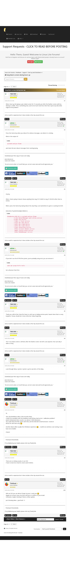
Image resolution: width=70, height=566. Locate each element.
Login (31, 61)
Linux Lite (19, 34)
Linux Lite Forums (10, 72)
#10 (64, 490)
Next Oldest (11, 519)
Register (39, 61)
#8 (64, 410)
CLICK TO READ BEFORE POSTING (46, 46)
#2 (64, 129)
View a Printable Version (11, 528)
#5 (64, 311)
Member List (11, 38)
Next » (14, 86)
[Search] (25, 79)
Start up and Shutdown (34, 72)
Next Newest (20, 519)
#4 (64, 255)
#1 (64, 100)
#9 (64, 457)
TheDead (13, 403)
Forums (10, 34)
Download (35, 34)
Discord (52, 34)
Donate (43, 34)
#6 (64, 338)
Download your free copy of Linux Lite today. (17, 156)
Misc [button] (20, 38)
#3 (64, 189)
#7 (64, 365)
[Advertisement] (35, 13)
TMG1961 (13, 94)
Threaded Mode (60, 90)
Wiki (26, 34)
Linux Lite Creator (10, 161)
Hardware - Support (21, 72)
